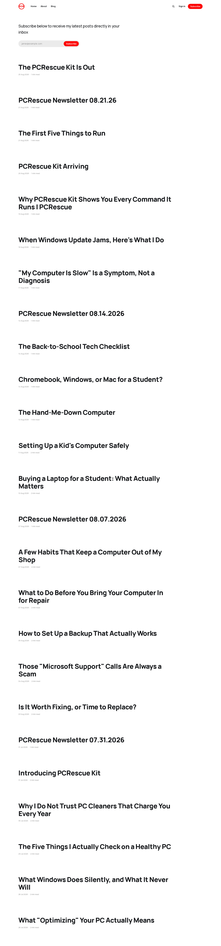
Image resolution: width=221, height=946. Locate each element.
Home (34, 6)
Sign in (182, 6)
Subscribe (195, 6)
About (44, 6)
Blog (53, 6)
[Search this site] (173, 6)
